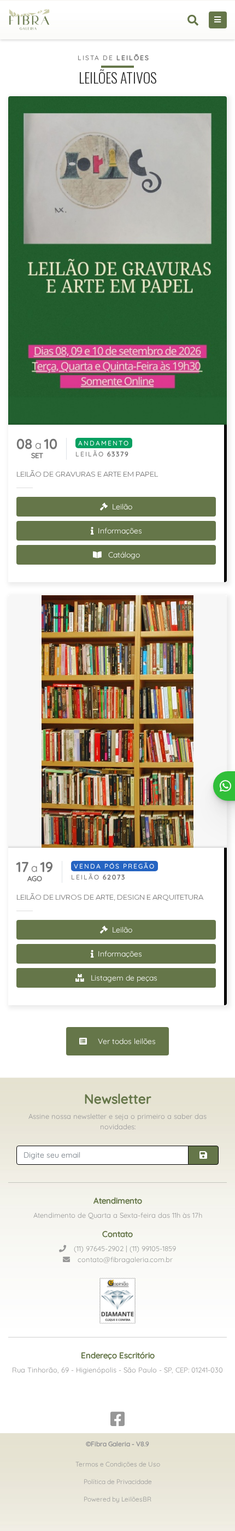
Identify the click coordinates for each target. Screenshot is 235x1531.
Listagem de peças (123, 978)
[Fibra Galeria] (33, 20)
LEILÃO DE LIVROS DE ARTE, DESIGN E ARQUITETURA (109, 897)
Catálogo (123, 555)
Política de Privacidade (118, 1481)
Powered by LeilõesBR (117, 1499)
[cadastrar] (203, 1155)
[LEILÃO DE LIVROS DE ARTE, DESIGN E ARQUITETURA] (117, 721)
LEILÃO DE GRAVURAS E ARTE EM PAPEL (87, 474)
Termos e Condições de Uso (117, 1464)
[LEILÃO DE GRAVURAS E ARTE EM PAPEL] (117, 260)
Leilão (121, 507)
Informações (119, 531)
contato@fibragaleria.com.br (124, 1259)
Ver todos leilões (126, 1041)
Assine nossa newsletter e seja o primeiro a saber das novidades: (117, 1121)
